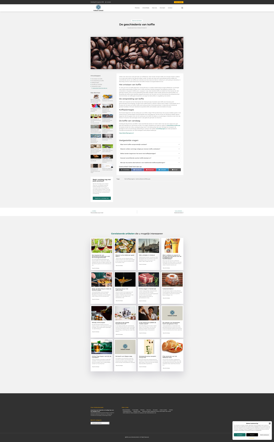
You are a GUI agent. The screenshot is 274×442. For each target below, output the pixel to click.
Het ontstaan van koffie (97, 78)
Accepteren (239, 434)
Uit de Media (145, 8)
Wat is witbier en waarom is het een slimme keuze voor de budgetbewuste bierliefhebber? (172, 256)
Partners (137, 8)
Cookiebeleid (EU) (127, 411)
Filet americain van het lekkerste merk (170, 357)
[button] (269, 423)
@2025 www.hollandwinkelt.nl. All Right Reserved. (137, 437)
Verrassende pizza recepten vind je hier (147, 357)
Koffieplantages (95, 82)
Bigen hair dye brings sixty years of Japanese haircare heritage (95, 101)
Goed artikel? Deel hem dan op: (99, 88)
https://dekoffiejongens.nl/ (126, 133)
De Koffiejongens (129, 179)
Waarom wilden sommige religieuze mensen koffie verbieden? (150, 149)
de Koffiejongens (161, 128)
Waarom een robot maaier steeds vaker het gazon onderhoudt (107, 150)
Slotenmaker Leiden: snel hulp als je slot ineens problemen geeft (96, 131)
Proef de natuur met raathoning (121, 289)
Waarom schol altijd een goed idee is (124, 255)
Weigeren (252, 434)
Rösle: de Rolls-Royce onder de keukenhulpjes (101, 289)
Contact (170, 8)
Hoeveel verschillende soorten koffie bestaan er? (150, 158)
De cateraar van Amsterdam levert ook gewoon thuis (171, 323)
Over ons (154, 8)
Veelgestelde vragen (96, 86)
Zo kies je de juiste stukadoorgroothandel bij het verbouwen (107, 120)
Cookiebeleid (251, 437)
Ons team (162, 8)
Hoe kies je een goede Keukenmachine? (122, 323)
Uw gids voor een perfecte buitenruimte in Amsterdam (107, 131)
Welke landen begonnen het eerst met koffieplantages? (150, 153)
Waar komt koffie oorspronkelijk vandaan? (150, 144)
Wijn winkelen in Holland (147, 255)
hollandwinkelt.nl (168, 289)
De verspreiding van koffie (98, 80)
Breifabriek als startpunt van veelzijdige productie (96, 110)
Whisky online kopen (98, 322)
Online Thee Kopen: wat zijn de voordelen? (101, 357)
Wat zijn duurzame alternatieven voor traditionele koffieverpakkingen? (150, 162)
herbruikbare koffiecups (173, 125)
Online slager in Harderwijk (147, 289)
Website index (136, 411)
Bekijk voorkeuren (264, 434)
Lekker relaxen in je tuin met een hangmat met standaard (107, 161)
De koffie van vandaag (97, 84)
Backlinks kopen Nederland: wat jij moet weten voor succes (156, 411)
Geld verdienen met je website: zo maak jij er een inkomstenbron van (139, 412)
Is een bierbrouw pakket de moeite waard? (147, 323)
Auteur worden (163, 409)
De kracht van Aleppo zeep (123, 356)
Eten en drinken (137, 20)
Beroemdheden (126, 409)
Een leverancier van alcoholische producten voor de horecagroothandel (101, 256)
